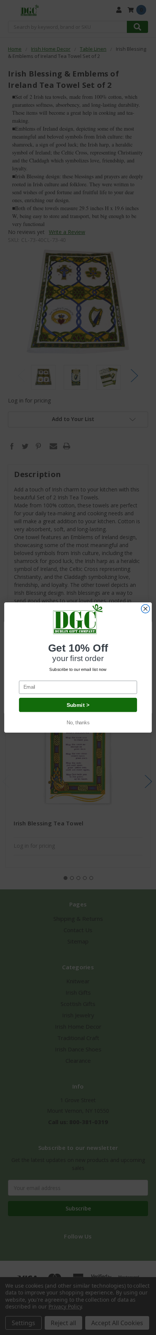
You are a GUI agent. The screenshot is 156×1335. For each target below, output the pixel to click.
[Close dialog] (145, 609)
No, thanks (78, 722)
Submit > (78, 705)
